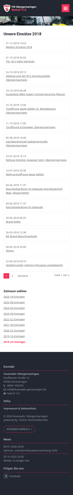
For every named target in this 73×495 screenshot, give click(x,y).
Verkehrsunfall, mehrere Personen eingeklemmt (34, 265)
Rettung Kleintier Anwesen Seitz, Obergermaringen (36, 160)
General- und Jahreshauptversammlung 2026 (30, 450)
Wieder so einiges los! (16, 460)
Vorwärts (23, 275)
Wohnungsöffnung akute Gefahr (25, 174)
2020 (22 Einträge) (14, 330)
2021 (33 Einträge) (14, 325)
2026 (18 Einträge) (14, 296)
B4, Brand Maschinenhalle (21, 236)
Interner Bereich (18, 429)
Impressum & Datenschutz (20, 408)
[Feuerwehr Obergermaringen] (20, 11)
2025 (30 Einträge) (14, 302)
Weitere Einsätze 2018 (19, 47)
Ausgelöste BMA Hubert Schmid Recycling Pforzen (35, 94)
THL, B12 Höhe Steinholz (20, 61)
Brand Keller (13, 221)
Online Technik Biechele (33, 420)
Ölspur (10, 250)
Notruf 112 (13, 393)
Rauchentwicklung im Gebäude (24, 207)
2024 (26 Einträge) (14, 308)
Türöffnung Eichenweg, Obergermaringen (30, 127)
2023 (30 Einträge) (14, 313)
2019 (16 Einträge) (14, 336)
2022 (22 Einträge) (14, 319)
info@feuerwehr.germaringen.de (26, 389)
